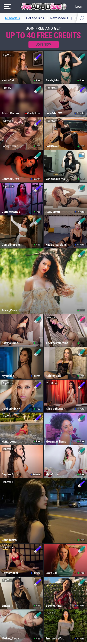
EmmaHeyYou (54, 638)
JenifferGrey (10, 179)
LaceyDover (10, 146)
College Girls (35, 18)
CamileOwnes (11, 211)
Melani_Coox (10, 638)
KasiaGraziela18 (56, 244)
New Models (59, 18)
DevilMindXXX (11, 408)
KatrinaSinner (10, 343)
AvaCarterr (52, 211)
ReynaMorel (10, 573)
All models (12, 18)
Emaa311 (7, 605)
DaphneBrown (11, 474)
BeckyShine (53, 605)
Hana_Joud (9, 441)
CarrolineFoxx (11, 244)
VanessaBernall (55, 179)
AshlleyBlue (53, 375)
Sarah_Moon (53, 80)
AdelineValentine (56, 343)
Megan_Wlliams (55, 441)
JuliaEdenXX (53, 113)
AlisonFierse (10, 113)
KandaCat (8, 80)
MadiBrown (52, 474)
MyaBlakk (8, 375)
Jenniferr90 (9, 540)
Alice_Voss (9, 310)
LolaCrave (52, 146)
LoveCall (51, 573)
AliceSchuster (55, 408)
